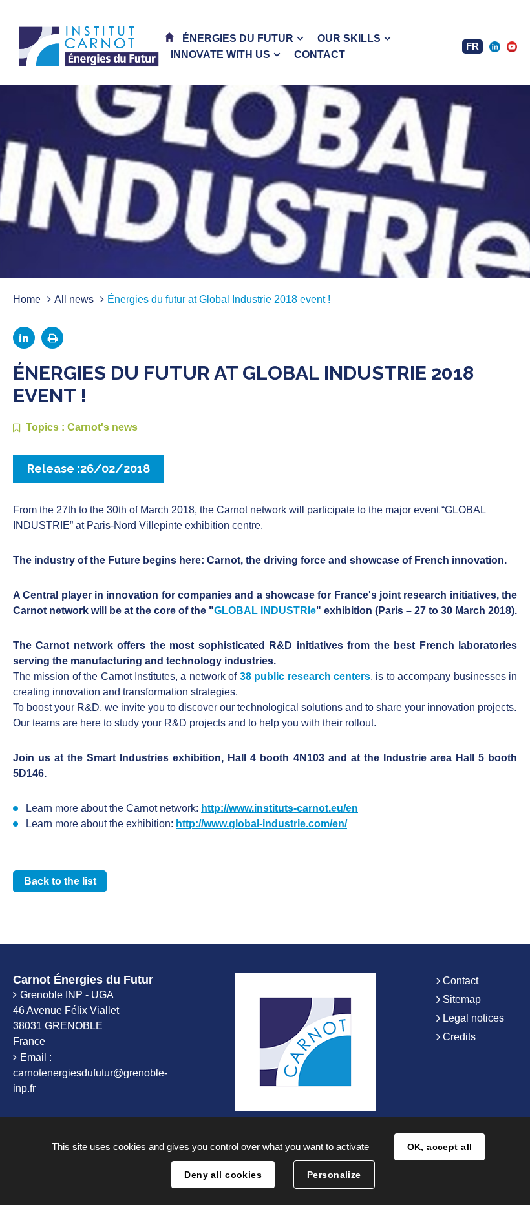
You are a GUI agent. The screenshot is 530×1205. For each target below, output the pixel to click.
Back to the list (60, 881)
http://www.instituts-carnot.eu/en (279, 808)
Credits (459, 1036)
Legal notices (473, 1018)
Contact (460, 980)
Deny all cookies (223, 1174)
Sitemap (462, 999)
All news (74, 299)
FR (472, 46)
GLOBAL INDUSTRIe (265, 610)
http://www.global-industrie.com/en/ (261, 823)
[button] (242, 38)
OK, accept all (439, 1147)
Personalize (334, 1174)
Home (27, 299)
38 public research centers (305, 676)
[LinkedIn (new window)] (494, 46)
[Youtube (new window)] (512, 46)
